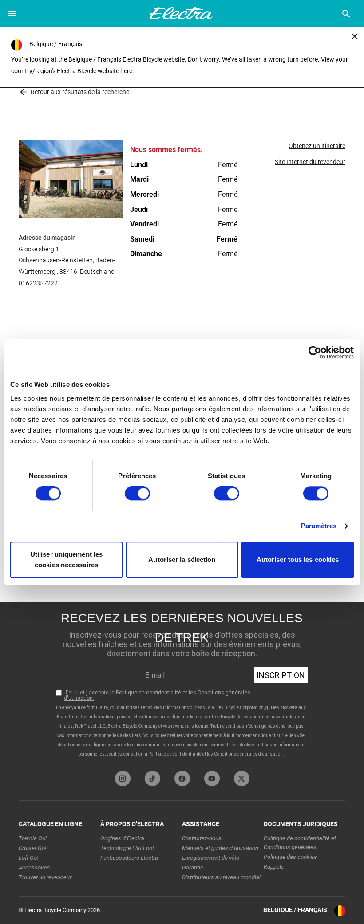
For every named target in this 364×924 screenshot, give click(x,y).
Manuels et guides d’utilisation (220, 848)
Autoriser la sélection (181, 559)
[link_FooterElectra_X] (241, 778)
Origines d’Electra (122, 838)
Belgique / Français (295, 909)
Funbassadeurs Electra (129, 857)
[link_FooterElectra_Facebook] (182, 778)
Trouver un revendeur (45, 877)
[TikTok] (152, 778)
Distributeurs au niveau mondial (221, 877)
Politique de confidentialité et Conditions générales (300, 842)
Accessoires (34, 867)
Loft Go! (28, 857)
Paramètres (319, 526)
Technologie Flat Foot (127, 848)
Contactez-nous (202, 838)
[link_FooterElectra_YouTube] (212, 778)
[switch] (137, 494)
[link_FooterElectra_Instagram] (123, 778)
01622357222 (38, 283)
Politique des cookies (290, 857)
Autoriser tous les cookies (298, 559)
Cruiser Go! (32, 848)
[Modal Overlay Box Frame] (182, 684)
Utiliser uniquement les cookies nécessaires (66, 559)
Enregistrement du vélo (210, 857)
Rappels (274, 866)
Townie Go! (33, 838)
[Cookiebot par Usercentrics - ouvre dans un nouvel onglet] (315, 352)
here (126, 70)
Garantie (192, 867)
